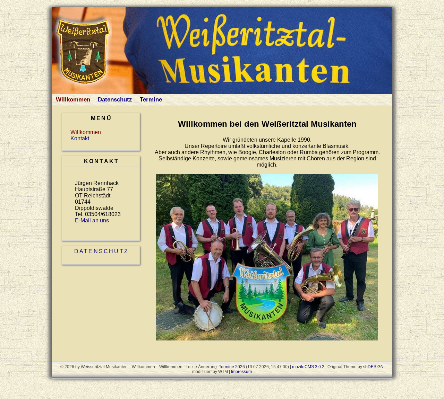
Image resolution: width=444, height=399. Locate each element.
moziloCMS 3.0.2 (308, 366)
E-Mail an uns (92, 220)
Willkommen (73, 99)
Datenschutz (115, 99)
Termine (151, 99)
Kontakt (79, 138)
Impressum (241, 371)
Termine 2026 (232, 366)
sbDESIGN (373, 366)
